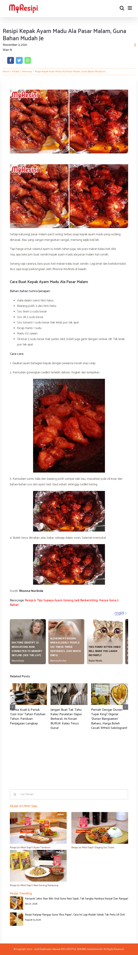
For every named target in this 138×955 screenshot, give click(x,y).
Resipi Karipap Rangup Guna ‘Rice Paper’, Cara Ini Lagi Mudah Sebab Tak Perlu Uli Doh (75, 914)
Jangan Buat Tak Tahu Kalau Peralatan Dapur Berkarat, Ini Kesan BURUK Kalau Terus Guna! (66, 719)
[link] (31, 591)
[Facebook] (10, 60)
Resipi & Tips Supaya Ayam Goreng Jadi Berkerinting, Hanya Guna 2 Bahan (64, 603)
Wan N (7, 50)
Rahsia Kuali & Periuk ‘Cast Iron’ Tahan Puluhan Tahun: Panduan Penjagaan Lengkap (28, 716)
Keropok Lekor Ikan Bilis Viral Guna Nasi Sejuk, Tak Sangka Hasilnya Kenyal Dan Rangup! (76, 898)
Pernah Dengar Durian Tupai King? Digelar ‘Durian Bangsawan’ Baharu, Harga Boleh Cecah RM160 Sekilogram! (109, 719)
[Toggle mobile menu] (130, 7)
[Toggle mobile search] (122, 7)
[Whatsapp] (27, 60)
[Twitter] (19, 60)
